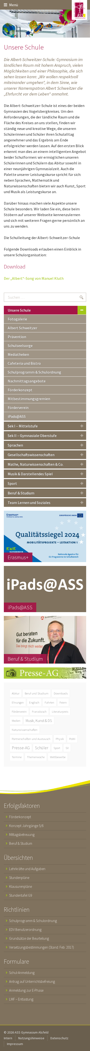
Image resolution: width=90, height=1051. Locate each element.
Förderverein (19, 711)
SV (67, 748)
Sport (57, 748)
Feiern (63, 702)
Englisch (34, 702)
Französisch (39, 711)
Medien (16, 720)
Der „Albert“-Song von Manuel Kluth (34, 278)
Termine (17, 757)
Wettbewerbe (58, 757)
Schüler (41, 747)
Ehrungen (18, 702)
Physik (60, 739)
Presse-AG (21, 747)
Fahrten (49, 702)
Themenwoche (36, 757)
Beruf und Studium (36, 693)
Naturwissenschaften (24, 730)
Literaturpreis (60, 711)
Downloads (61, 693)
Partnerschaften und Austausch (31, 739)
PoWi (72, 739)
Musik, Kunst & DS (39, 720)
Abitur (15, 693)
